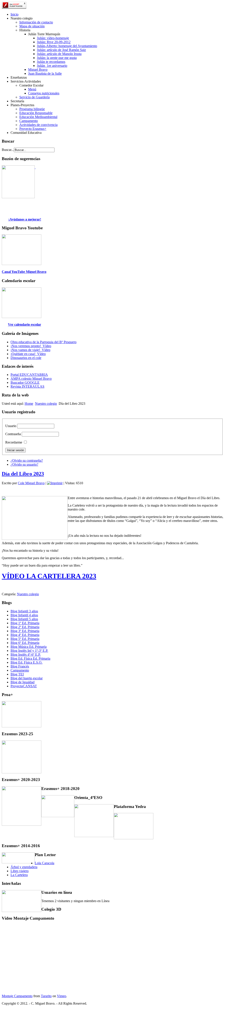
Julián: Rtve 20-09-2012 (54, 42)
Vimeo (61, 996)
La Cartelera (19, 875)
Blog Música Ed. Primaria (29, 647)
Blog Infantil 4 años (24, 615)
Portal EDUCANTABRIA (29, 374)
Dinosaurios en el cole (26, 358)
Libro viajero (20, 871)
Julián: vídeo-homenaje (53, 38)
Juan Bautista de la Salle (45, 73)
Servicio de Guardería (34, 97)
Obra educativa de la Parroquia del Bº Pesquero (43, 342)
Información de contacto (36, 22)
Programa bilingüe (32, 109)
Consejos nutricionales (43, 93)
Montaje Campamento (17, 996)
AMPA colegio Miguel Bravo (31, 378)
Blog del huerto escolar (27, 678)
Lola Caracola (44, 863)
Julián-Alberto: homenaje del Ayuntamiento (67, 46)
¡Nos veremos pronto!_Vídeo (31, 346)
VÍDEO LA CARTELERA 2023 (49, 576)
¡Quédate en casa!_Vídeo (28, 354)
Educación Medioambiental (38, 117)
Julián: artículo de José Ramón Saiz (61, 50)
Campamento (28, 121)
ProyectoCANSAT (24, 686)
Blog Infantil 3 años (24, 611)
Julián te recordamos (51, 62)
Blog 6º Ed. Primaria (25, 643)
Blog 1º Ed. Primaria (25, 623)
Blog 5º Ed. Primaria (25, 639)
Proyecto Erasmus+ (32, 129)
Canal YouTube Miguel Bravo (24, 272)
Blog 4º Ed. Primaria (25, 635)
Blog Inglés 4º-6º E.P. (26, 654)
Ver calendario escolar (24, 324)
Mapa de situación (32, 26)
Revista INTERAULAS (27, 386)
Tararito (46, 996)
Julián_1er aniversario (52, 65)
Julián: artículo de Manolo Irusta (59, 54)
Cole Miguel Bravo (31, 483)
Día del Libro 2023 (23, 474)
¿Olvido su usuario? (24, 464)
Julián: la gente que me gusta (57, 58)
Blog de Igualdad (22, 682)
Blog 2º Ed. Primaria (25, 627)
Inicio (14, 14)
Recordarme (13, 442)
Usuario (10, 426)
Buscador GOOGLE (25, 382)
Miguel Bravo (37, 69)
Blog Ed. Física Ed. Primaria (30, 658)
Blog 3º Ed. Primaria (25, 631)
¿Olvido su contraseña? (27, 460)
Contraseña (13, 434)
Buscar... (8, 150)
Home (29, 403)
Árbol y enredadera (24, 867)
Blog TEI (17, 674)
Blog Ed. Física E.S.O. (26, 662)
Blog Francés (20, 666)
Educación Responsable (36, 113)
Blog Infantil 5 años (24, 619)
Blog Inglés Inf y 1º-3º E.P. (29, 650)
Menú (32, 89)
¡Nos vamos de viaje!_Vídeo (30, 350)
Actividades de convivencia (38, 125)
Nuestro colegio (46, 403)
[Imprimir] (55, 483)
